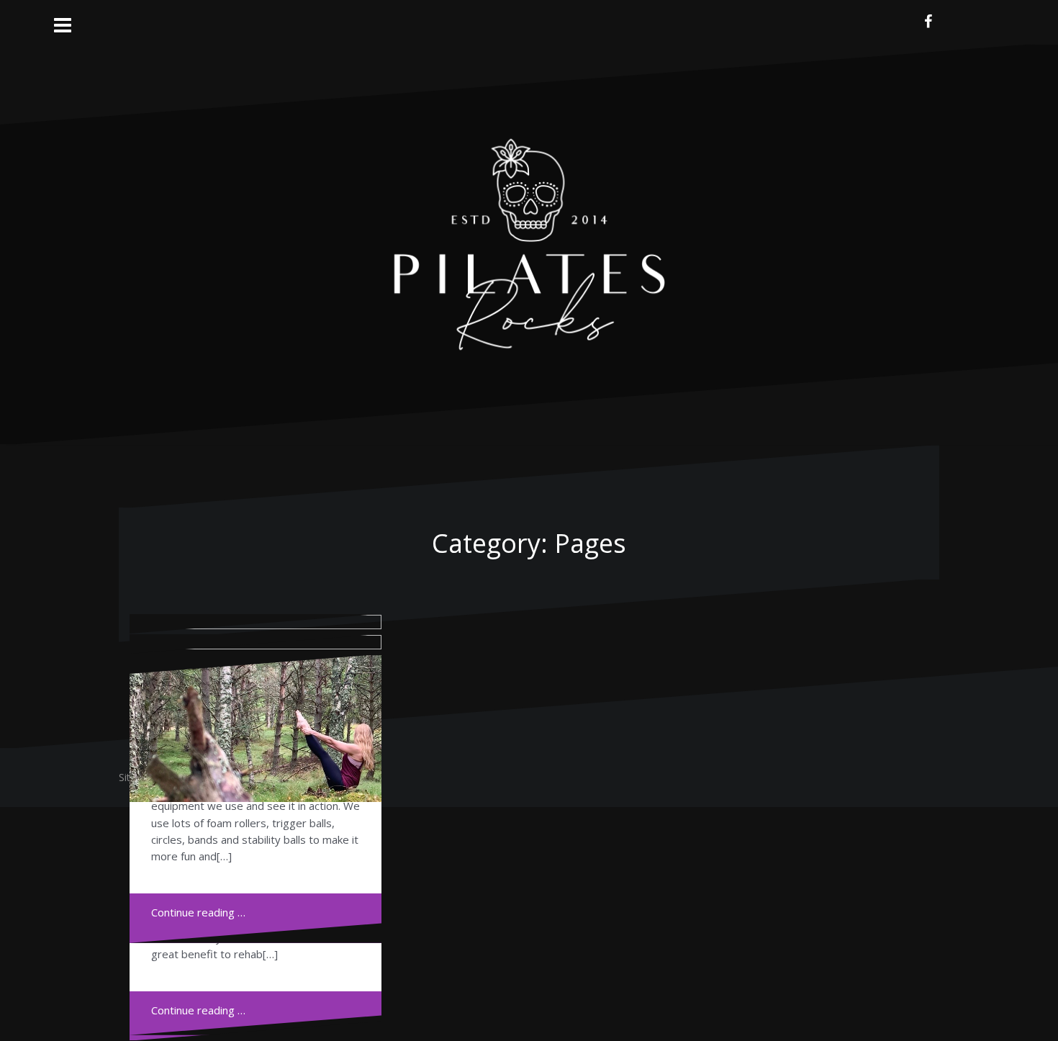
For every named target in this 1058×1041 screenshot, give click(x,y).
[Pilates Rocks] (529, 242)
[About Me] (255, 729)
